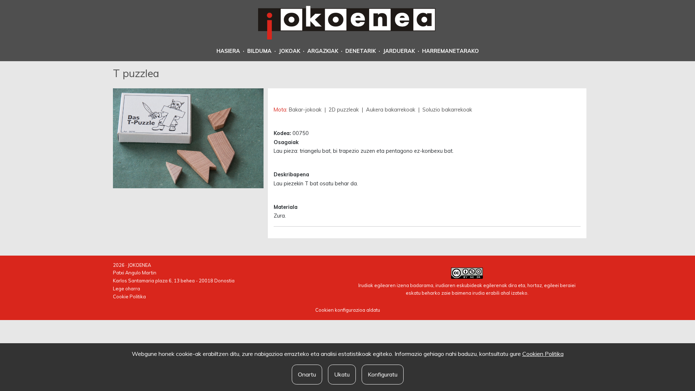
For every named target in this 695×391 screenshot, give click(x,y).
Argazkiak (322, 51)
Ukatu (342, 374)
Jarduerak (399, 51)
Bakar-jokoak (306, 109)
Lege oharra (126, 288)
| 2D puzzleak (341, 109)
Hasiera (228, 51)
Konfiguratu (382, 374)
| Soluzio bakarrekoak (444, 109)
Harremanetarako (450, 51)
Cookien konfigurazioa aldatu (347, 310)
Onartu (307, 374)
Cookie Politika (129, 296)
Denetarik (360, 51)
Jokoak (289, 51)
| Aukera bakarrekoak (388, 109)
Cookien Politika (543, 353)
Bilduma (259, 51)
